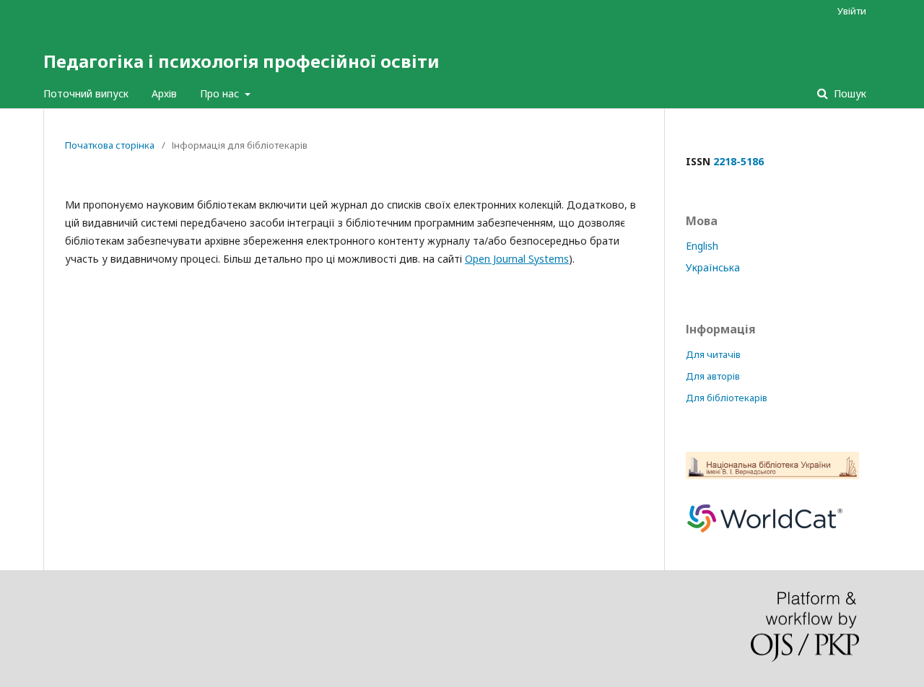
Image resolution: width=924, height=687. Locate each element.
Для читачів (713, 354)
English (702, 246)
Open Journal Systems (517, 259)
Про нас (221, 93)
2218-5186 (738, 161)
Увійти (851, 10)
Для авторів (713, 375)
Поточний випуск (85, 93)
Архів (164, 93)
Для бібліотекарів (726, 397)
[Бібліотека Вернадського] (772, 475)
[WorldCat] (765, 539)
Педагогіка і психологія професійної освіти (241, 61)
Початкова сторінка (109, 145)
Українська (713, 267)
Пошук (848, 93)
